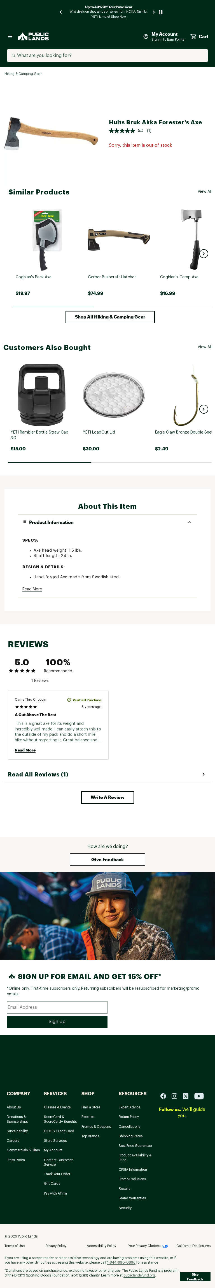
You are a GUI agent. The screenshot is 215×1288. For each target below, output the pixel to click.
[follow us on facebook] (165, 1095)
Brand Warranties (132, 1198)
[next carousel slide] (154, 12)
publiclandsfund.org (139, 1275)
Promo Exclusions (132, 1179)
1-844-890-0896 (121, 1262)
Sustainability (17, 1131)
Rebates (87, 1117)
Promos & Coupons (96, 1126)
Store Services (55, 1140)
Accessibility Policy (101, 1246)
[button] (203, 253)
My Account (53, 1150)
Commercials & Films (23, 1150)
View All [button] (205, 192)
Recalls (124, 1188)
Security (125, 1208)
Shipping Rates (130, 1136)
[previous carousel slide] (61, 12)
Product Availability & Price (135, 1158)
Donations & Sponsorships (17, 1119)
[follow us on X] (187, 1095)
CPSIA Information (133, 1169)
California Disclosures (193, 1246)
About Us (14, 1107)
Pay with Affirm (55, 1193)
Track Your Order (57, 1174)
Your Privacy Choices (144, 1246)
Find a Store (90, 1107)
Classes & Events (57, 1107)
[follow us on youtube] (199, 1095)
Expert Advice (129, 1107)
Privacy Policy (56, 1246)
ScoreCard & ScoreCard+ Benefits (60, 1119)
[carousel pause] (160, 12)
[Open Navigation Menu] (10, 36)
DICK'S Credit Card (59, 1131)
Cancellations (129, 1126)
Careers (13, 1140)
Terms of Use (14, 1246)
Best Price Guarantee (135, 1145)
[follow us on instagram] (176, 1095)
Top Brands (90, 1136)
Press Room (16, 1160)
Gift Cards (52, 1183)
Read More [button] (32, 589)
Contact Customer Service (58, 1162)
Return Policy (129, 1117)
